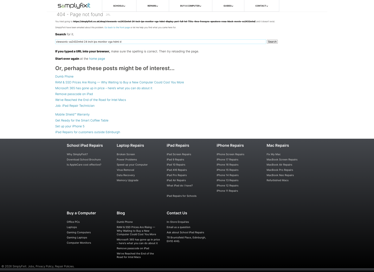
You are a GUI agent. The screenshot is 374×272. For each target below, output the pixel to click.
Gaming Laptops (77, 237)
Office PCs (73, 221)
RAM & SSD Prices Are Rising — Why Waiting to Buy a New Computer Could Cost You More (119, 82)
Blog (121, 213)
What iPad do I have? (180, 185)
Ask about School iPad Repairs (185, 232)
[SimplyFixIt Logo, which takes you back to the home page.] (74, 6)
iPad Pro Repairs (177, 175)
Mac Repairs (278, 145)
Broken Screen (126, 154)
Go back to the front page (117, 27)
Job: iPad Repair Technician (75, 105)
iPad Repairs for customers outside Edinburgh (87, 132)
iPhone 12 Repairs (227, 185)
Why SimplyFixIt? (77, 154)
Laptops (72, 227)
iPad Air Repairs (176, 180)
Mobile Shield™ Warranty (72, 114)
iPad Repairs (178, 145)
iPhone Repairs (230, 145)
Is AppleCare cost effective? (84, 164)
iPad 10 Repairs (176, 164)
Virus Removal (125, 169)
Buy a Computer (81, 213)
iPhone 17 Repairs (227, 159)
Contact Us (177, 213)
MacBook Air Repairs (279, 164)
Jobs (31, 266)
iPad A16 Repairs (177, 169)
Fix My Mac (274, 154)
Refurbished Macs (278, 180)
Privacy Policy (44, 266)
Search (272, 41)
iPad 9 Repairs (175, 159)
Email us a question (178, 227)
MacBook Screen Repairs (282, 159)
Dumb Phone (64, 76)
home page (97, 58)
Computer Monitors (79, 242)
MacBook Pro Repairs (280, 169)
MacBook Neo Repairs (280, 175)
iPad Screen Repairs (179, 154)
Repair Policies (64, 266)
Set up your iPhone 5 (69, 126)
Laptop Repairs (130, 145)
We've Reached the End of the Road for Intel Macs (90, 100)
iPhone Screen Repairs (230, 154)
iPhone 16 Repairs (227, 164)
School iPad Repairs (85, 145)
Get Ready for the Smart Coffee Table (81, 120)
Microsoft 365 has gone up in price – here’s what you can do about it (103, 88)
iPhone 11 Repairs (227, 190)
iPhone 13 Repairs (227, 180)
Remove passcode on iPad (74, 94)
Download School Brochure (84, 159)
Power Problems (127, 159)
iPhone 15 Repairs (227, 169)
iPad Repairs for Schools (181, 195)
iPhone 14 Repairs (228, 175)
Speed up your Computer (132, 164)
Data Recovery (126, 175)
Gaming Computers (79, 232)
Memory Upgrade (127, 180)
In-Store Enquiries (178, 221)
